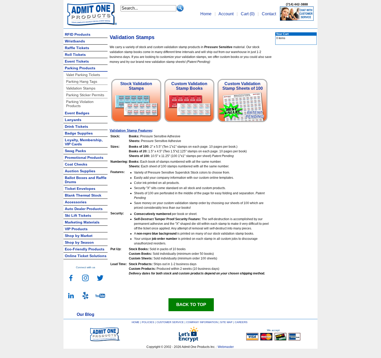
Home (205, 14)
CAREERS (241, 322)
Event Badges (77, 113)
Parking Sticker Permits (85, 95)
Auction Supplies (80, 171)
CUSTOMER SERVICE (170, 322)
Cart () (248, 14)
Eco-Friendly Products (84, 249)
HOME (135, 322)
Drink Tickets (76, 126)
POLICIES (148, 322)
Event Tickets (77, 61)
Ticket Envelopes (80, 189)
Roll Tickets (75, 55)
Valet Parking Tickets (83, 75)
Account (226, 14)
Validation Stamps (80, 88)
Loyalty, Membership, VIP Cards (84, 142)
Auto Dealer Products (84, 209)
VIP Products (76, 229)
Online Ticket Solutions (86, 256)
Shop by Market (79, 236)
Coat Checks (76, 164)
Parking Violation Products (80, 104)
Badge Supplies (79, 133)
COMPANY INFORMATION (202, 322)
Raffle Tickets (77, 48)
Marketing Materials (82, 222)
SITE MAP (226, 322)
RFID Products (77, 34)
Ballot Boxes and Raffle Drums (86, 180)
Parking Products (80, 68)
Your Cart (282, 33)
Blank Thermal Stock (83, 195)
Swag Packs (75, 151)
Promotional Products (84, 157)
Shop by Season (79, 242)
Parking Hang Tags (81, 81)
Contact (269, 14)
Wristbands (75, 41)
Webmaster (226, 347)
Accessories (76, 202)
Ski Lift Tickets (78, 215)
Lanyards (73, 120)
